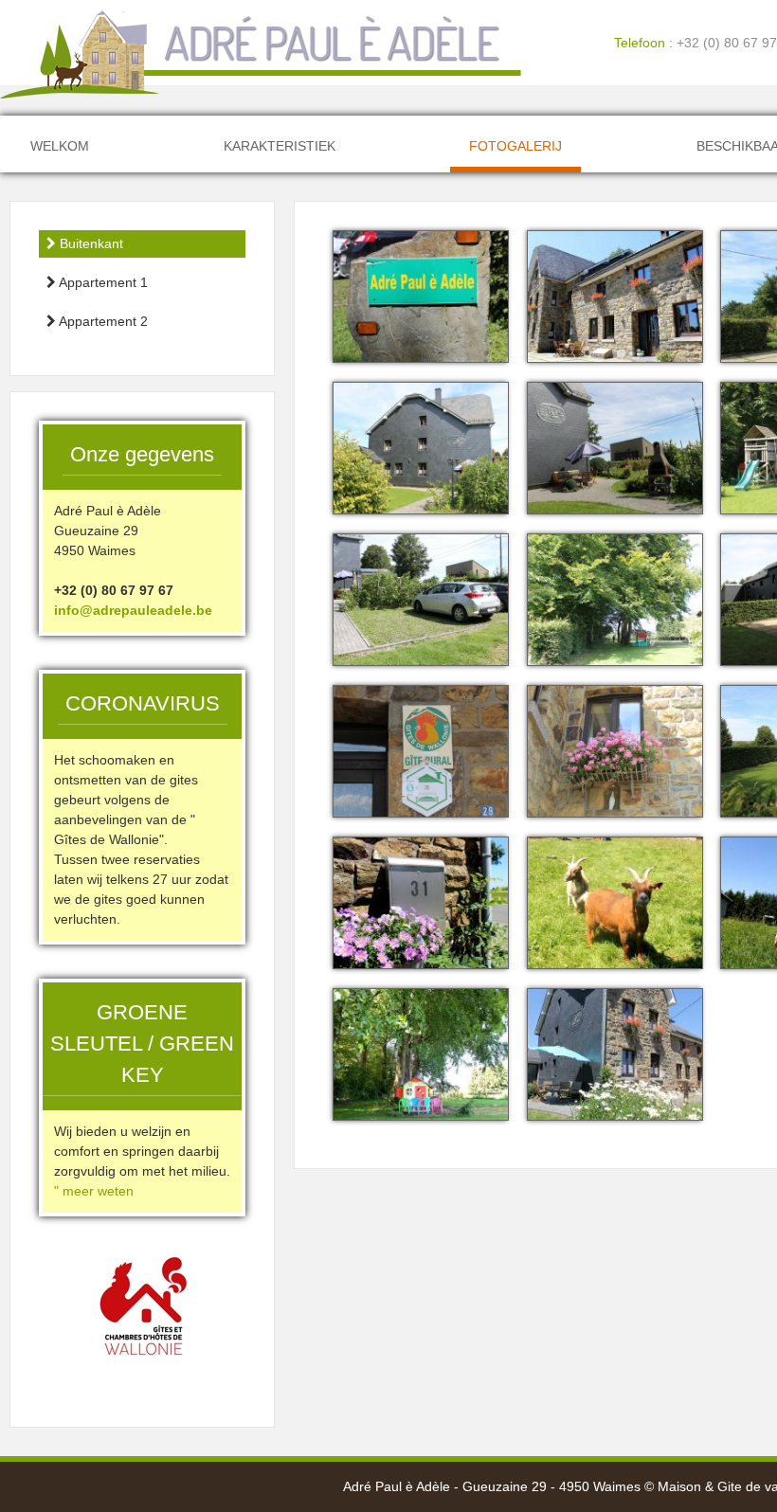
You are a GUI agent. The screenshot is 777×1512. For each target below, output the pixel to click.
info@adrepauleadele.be (133, 610)
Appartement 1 (102, 282)
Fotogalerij (515, 145)
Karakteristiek (279, 145)
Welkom (59, 145)
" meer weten (94, 1190)
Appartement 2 (102, 321)
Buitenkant (89, 243)
